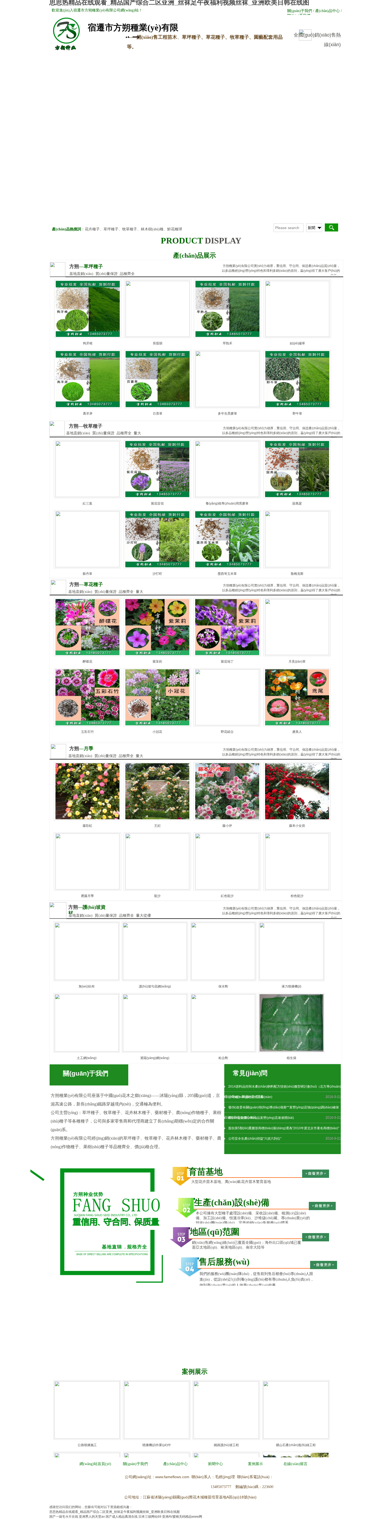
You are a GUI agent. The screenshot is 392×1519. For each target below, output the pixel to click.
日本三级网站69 (149, 1516)
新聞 (311, 228)
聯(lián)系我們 (324, 57)
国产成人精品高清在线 (122, 1516)
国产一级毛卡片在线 (63, 1516)
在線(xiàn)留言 (282, 57)
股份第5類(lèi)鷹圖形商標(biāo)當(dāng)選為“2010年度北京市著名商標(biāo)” (283, 1128)
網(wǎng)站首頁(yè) (69, 57)
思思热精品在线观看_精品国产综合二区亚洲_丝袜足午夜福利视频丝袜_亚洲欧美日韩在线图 (114, 1512)
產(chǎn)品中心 (154, 57)
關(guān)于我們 (111, 57)
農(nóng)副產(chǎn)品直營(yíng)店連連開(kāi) (261, 1118)
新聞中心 (196, 57)
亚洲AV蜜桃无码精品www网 (182, 1516)
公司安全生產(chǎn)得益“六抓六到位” (254, 1138)
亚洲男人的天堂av (92, 1516)
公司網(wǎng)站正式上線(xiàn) (250, 1097)
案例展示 (239, 57)
